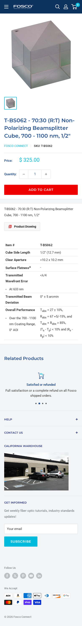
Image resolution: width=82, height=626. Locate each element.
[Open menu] (6, 6)
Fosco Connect (16, 146)
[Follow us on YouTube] (31, 576)
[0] (74, 6)
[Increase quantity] (46, 174)
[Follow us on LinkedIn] (39, 576)
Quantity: (10, 174)
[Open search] (57, 6)
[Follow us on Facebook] (7, 576)
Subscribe (21, 541)
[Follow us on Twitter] (15, 576)
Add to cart (41, 190)
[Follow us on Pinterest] (23, 576)
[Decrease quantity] (23, 174)
